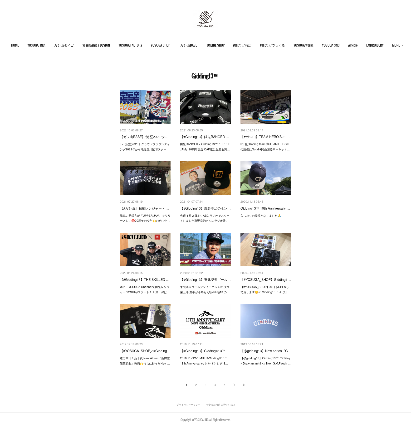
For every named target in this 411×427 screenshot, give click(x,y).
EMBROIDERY (375, 45)
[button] (15, 45)
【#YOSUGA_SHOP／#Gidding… (145, 350)
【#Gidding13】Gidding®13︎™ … (205, 350)
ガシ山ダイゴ (64, 45)
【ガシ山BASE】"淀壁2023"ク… (144, 136)
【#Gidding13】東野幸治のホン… (205, 208)
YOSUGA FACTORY (130, 45)
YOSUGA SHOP (160, 45)
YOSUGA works (303, 45)
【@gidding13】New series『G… (265, 350)
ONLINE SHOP (216, 45)
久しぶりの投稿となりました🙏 (260, 215)
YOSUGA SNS (331, 45)
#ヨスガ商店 (242, 45)
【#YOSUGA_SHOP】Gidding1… (265, 279)
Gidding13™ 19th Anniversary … (265, 208)
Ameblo (353, 45)
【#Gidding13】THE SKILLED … (144, 279)
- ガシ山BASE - (188, 45)
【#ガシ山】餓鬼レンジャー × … (144, 208)
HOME (15, 45)
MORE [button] (396, 45)
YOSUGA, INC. (36, 45)
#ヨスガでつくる (272, 45)
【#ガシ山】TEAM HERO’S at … (265, 136)
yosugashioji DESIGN (96, 45)
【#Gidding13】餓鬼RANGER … (204, 136)
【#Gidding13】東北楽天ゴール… (205, 279)
